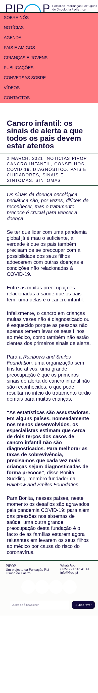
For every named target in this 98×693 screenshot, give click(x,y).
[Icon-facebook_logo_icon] (56, 587)
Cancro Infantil (29, 164)
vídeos (12, 87)
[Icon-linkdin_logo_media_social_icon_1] (42, 587)
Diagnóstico (50, 169)
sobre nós (16, 17)
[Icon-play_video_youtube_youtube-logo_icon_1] (70, 587)
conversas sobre (25, 77)
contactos (17, 97)
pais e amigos (19, 47)
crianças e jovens (25, 57)
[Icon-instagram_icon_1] (28, 587)
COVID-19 (18, 169)
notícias (14, 27)
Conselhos (69, 164)
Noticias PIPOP (67, 158)
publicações (18, 67)
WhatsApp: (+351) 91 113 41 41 (74, 567)
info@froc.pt (69, 572)
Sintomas (48, 180)
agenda (12, 37)
